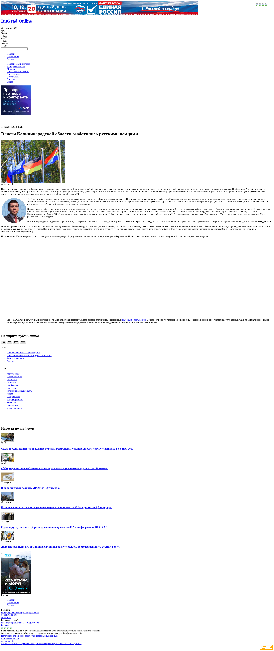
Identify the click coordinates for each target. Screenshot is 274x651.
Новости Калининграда (18, 64)
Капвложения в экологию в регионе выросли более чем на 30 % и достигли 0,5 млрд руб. (56, 507)
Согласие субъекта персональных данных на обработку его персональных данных (41, 643)
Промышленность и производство (23, 352)
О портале (6, 617)
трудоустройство (15, 399)
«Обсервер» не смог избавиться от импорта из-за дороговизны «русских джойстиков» (54, 468)
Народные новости (16, 66)
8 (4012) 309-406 (31, 622)
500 (9, 342)
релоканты (12, 379)
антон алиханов (14, 408)
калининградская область (19, 391)
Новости (11, 54)
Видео (10, 82)
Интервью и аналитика (18, 71)
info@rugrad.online (10, 612)
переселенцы (13, 374)
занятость (11, 402)
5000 (23, 342)
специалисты (13, 396)
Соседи (10, 361)
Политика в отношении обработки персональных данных (29, 636)
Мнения (11, 69)
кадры (10, 393)
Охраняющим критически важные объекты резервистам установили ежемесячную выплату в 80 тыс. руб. (67, 448)
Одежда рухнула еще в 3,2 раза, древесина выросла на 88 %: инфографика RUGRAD (54, 527)
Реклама (5, 625)
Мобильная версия (10, 638)
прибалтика (12, 385)
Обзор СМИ (13, 76)
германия (11, 382)
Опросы (11, 79)
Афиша (10, 59)
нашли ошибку (8, 641)
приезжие (11, 388)
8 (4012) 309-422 (9, 615)
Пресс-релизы (13, 74)
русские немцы (14, 376)
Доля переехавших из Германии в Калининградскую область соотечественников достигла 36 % (60, 546)
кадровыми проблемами (134, 320)
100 (3, 342)
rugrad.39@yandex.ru (29, 612)
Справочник (13, 56)
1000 (16, 342)
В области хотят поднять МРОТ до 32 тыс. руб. (30, 487)
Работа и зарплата (15, 358)
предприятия (13, 405)
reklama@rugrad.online (11, 622)
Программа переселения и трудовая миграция (29, 355)
